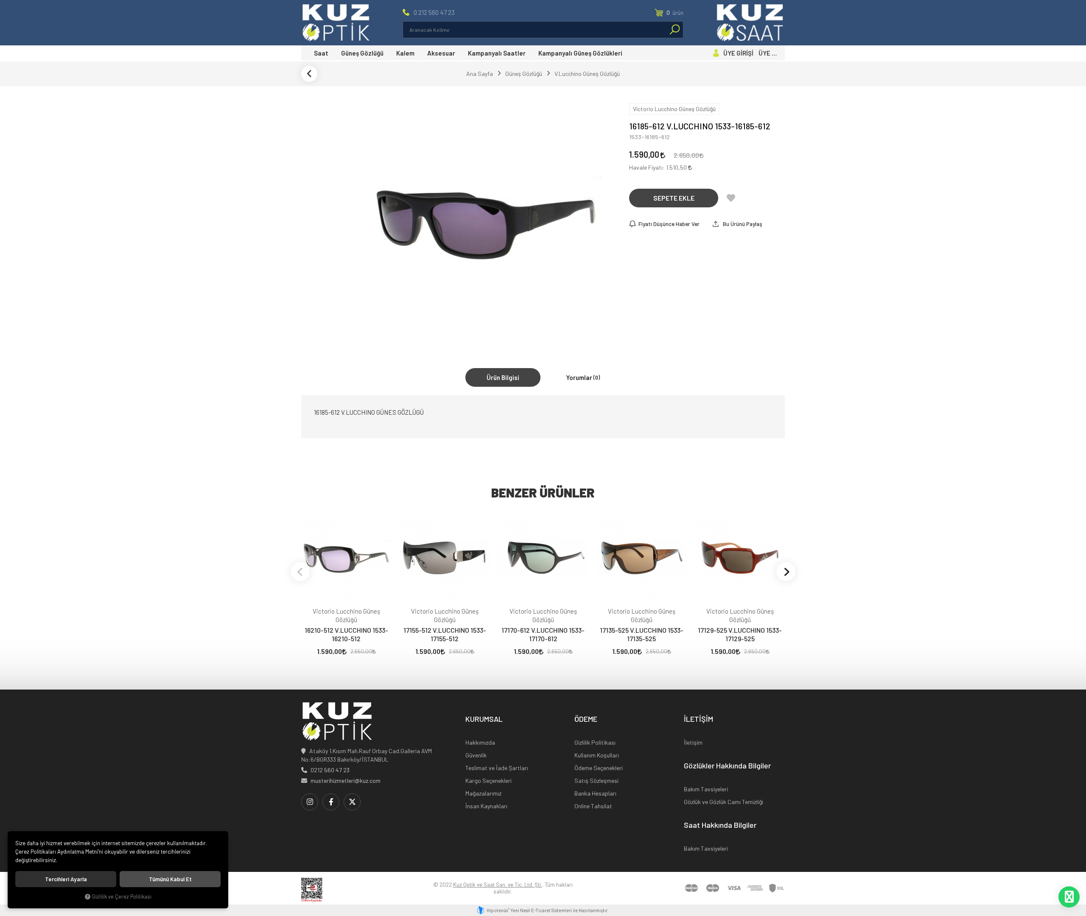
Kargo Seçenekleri (488, 780)
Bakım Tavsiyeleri (706, 789)
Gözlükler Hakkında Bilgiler (727, 766)
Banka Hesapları (595, 793)
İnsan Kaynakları (486, 806)
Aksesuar (441, 53)
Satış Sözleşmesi (596, 780)
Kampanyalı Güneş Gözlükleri (580, 53)
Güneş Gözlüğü (362, 53)
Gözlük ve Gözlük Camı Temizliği (723, 801)
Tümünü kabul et (170, 879)
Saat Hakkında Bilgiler (720, 825)
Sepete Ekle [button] (673, 198)
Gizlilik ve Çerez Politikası (121, 896)
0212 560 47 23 (330, 770)
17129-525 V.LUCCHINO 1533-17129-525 (740, 634)
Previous (300, 571)
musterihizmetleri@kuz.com (346, 780)
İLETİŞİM (698, 719)
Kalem (405, 53)
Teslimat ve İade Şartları (496, 767)
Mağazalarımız (483, 793)
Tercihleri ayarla (66, 879)
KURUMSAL (484, 719)
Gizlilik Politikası (595, 742)
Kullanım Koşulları (596, 755)
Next (785, 571)
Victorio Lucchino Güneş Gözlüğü (346, 615)
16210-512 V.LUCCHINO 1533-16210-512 (346, 634)
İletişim (693, 742)
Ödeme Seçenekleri (598, 767)
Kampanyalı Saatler (497, 53)
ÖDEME (585, 719)
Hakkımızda (480, 742)
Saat (321, 53)
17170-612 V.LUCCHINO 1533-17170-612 (543, 634)
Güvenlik (476, 755)
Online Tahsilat (593, 806)
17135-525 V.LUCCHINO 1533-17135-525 (641, 634)
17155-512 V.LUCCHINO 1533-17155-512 (444, 634)
